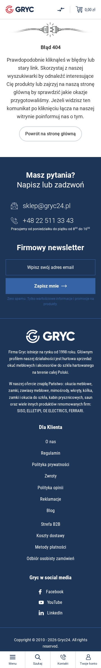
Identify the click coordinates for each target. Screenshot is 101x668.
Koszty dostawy (50, 535)
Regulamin (50, 453)
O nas (50, 441)
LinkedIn (55, 613)
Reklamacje (50, 499)
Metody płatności (50, 547)
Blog (51, 510)
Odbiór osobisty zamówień (50, 558)
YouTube (54, 602)
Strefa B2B (50, 524)
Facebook (54, 591)
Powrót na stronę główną (50, 133)
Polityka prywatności (50, 464)
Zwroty (51, 476)
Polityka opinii (50, 487)
